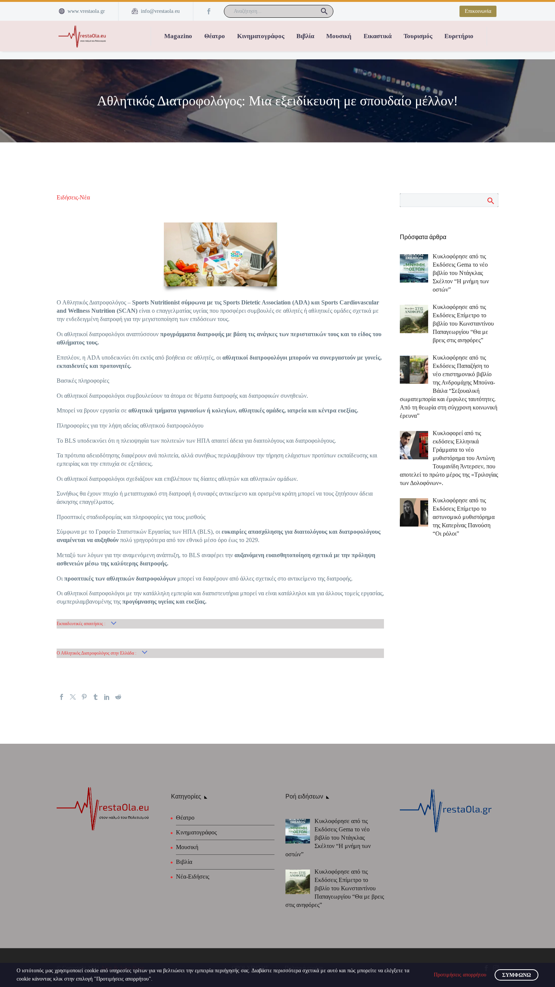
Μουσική (339, 36)
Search (490, 200)
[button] (324, 11)
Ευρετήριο (458, 36)
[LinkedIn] (107, 697)
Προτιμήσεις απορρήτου (460, 975)
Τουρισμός (418, 36)
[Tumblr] (95, 697)
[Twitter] (73, 697)
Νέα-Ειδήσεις (192, 876)
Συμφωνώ (516, 975)
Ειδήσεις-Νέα (73, 197)
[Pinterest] (84, 697)
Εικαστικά (378, 36)
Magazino (178, 36)
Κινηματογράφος (260, 36)
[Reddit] (118, 697)
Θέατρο (214, 36)
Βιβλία (305, 36)
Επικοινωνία (478, 11)
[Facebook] (209, 11)
